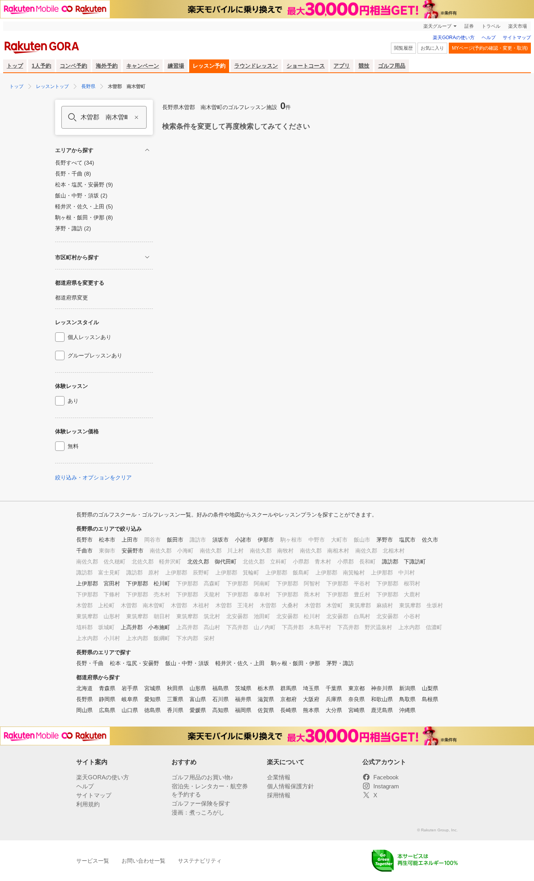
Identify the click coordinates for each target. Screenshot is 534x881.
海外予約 (107, 66)
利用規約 (88, 804)
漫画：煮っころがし (198, 812)
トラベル (491, 26)
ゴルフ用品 (391, 66)
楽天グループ (437, 26)
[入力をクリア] (136, 117)
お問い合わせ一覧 (143, 861)
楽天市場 (517, 26)
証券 (469, 26)
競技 (363, 66)
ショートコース (306, 66)
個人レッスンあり (89, 337)
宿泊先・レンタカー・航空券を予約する (210, 790)
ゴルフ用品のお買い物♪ (202, 777)
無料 (73, 446)
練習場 (176, 66)
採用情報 (278, 795)
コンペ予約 (73, 66)
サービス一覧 (92, 861)
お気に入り (432, 48)
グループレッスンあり (95, 355)
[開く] (147, 257)
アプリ (341, 66)
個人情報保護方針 (290, 786)
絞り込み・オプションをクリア (93, 477)
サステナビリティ (200, 861)
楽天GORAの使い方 (454, 37)
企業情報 (278, 777)
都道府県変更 (71, 297)
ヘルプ (489, 37)
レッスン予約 (209, 66)
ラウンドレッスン (256, 66)
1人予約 (41, 66)
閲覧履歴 (403, 48)
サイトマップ (517, 37)
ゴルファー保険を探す (201, 803)
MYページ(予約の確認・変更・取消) (490, 48)
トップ (15, 66)
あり (73, 401)
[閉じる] (147, 150)
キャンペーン (142, 66)
